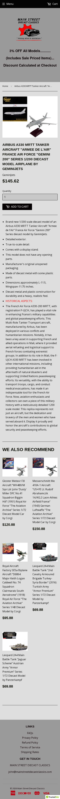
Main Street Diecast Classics (31, 788)
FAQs (30, 733)
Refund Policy (30, 742)
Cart (55, 4)
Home (5, 86)
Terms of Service (30, 747)
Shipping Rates (30, 752)
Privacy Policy (30, 738)
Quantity (6, 190)
